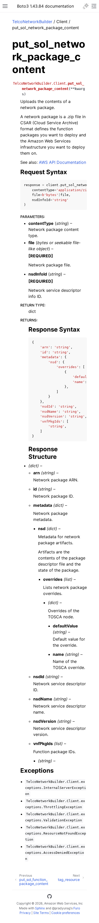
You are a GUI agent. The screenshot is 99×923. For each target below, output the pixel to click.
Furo (76, 908)
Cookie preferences (65, 913)
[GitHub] (49, 897)
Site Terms (41, 913)
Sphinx (40, 908)
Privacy (25, 913)
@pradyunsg (61, 908)
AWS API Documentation (62, 162)
